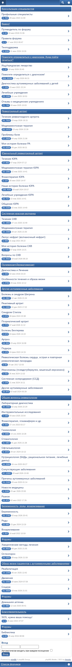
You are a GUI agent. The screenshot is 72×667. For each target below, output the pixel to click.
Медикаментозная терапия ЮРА (20, 167)
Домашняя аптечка (12, 602)
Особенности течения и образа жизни (23, 279)
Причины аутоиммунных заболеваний (23, 478)
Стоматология (10, 439)
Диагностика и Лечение (15, 270)
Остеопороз (8, 553)
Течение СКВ (9, 219)
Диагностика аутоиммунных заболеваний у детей (30, 83)
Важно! (6, 24)
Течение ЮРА (9, 158)
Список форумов (10, 664)
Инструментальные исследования (21, 412)
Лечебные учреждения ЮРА (18, 194)
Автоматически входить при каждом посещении (25, 651)
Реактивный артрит (12, 303)
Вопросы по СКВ (11, 255)
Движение (7, 578)
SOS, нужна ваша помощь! (17, 617)
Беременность (10, 511)
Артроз (5, 339)
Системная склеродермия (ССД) (20, 378)
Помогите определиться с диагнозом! (23, 74)
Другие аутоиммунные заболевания (22, 288)
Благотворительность (14, 611)
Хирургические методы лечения (20, 544)
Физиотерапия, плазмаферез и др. (22, 421)
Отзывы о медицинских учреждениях (23, 101)
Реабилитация (10, 568)
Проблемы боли (11, 134)
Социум (6, 587)
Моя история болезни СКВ (17, 246)
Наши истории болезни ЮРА (18, 185)
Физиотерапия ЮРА (13, 176)
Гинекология (9, 430)
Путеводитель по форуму (16, 29)
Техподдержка (10, 47)
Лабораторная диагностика (17, 403)
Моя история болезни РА (16, 143)
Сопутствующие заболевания (18, 469)
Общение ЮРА (10, 203)
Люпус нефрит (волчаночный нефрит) (23, 237)
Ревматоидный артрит (14, 111)
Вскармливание (11, 529)
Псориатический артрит (15, 321)
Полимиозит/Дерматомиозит (18, 264)
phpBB (13, 659)
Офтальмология (11, 447)
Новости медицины (13, 487)
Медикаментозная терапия (17, 125)
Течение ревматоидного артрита (20, 116)
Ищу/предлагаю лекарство (17, 65)
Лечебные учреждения (15, 92)
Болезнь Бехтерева (13, 330)
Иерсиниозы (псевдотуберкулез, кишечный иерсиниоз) (33, 369)
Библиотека (8, 632)
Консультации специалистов (18, 8)
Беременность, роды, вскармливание (23, 506)
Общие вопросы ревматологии (19, 397)
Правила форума (11, 38)
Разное (6, 496)
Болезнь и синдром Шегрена (18, 294)
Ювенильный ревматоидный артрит (22, 153)
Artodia (68, 659)
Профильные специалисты (17, 14)
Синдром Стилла (11, 312)
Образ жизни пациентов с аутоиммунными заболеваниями (35, 563)
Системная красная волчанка (19, 213)
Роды (5, 520)
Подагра (6, 348)
